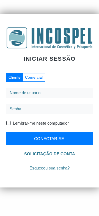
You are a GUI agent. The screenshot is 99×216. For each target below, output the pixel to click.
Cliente (15, 77)
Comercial (34, 77)
